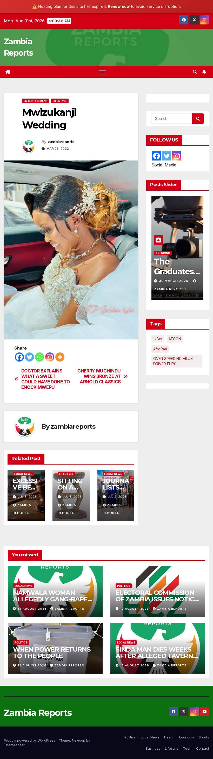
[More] (59, 357)
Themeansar (14, 745)
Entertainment (36, 100)
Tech (187, 748)
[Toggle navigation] (102, 72)
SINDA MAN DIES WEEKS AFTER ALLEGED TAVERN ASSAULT (154, 656)
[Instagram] (49, 357)
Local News (23, 473)
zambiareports (61, 141)
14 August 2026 (33, 608)
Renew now (119, 6)
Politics (123, 585)
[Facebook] (19, 357)
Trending (181, 253)
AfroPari (160, 349)
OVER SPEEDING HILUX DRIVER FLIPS (173, 361)
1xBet (157, 339)
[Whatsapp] (39, 357)
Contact (202, 748)
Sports (204, 737)
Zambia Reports (69, 608)
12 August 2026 (135, 608)
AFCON (175, 339)
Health (169, 737)
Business (153, 748)
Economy (186, 737)
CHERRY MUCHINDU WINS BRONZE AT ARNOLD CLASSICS (99, 376)
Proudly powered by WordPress (30, 740)
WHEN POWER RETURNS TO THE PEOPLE (51, 653)
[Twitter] (29, 357)
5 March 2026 (173, 281)
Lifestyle (60, 100)
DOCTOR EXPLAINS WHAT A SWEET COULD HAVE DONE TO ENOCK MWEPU (45, 379)
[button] (195, 71)
